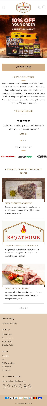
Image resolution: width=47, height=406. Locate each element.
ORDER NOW (23, 67)
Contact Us (6, 370)
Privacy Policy (7, 341)
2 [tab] (22, 55)
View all (23, 308)
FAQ (3, 359)
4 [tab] (26, 55)
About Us (5, 356)
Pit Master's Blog (8, 363)
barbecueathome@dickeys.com (13, 381)
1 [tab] (20, 55)
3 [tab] (24, 55)
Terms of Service (8, 338)
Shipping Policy (7, 345)
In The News (6, 366)
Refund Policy (7, 334)
